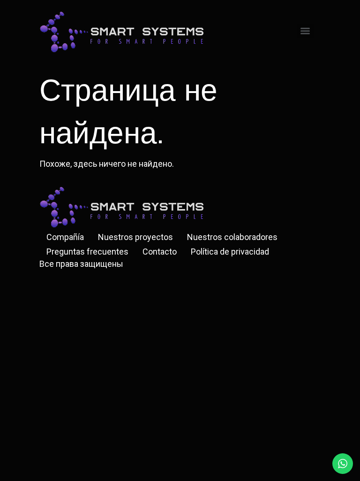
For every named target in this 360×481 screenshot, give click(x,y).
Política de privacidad (230, 251)
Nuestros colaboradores (232, 237)
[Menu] (305, 31)
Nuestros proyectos (135, 237)
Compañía (65, 237)
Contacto (159, 251)
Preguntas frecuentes (87, 251)
